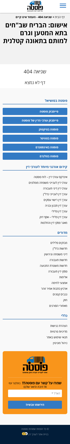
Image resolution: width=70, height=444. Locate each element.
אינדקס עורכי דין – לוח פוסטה (50, 177)
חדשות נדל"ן (60, 248)
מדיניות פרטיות (58, 331)
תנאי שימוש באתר (56, 337)
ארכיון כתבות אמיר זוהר (54, 289)
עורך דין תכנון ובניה (56, 206)
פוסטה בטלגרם (49, 156)
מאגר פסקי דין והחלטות (54, 223)
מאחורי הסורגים (58, 306)
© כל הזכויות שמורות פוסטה (35, 429)
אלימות (63, 277)
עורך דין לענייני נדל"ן (55, 194)
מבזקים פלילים (58, 243)
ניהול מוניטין (60, 343)
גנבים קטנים (60, 294)
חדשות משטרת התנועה (53, 266)
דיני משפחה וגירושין (55, 254)
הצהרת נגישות (58, 326)
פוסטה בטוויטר (49, 138)
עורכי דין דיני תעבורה (55, 188)
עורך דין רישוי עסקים (55, 200)
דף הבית (60, 17)
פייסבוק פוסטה (49, 111)
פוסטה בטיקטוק (48, 129)
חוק (65, 300)
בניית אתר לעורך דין (38, 434)
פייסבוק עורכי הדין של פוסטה (40, 120)
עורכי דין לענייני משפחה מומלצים (48, 183)
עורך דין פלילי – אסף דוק (53, 217)
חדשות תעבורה (58, 260)
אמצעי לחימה (59, 283)
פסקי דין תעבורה (57, 271)
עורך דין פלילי (59, 211)
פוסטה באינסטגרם (47, 147)
